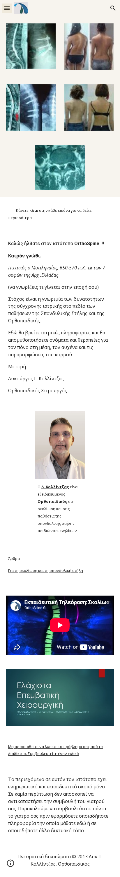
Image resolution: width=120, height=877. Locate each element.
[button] (7, 8)
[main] (60, 213)
